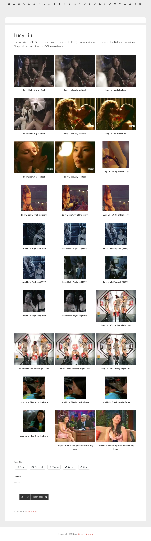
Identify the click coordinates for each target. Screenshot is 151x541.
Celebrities (31, 511)
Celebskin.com (85, 533)
